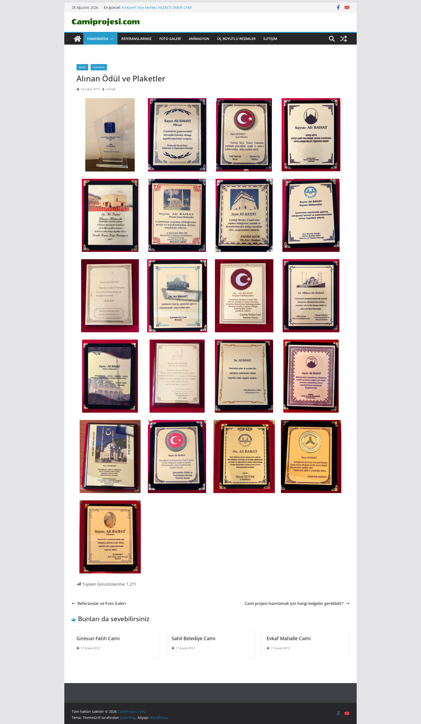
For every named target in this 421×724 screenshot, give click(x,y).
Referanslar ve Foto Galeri (101, 603)
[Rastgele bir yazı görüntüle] (343, 39)
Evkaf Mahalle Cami (289, 638)
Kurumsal (99, 67)
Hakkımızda (97, 38)
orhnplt (110, 89)
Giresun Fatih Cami (98, 638)
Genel (82, 67)
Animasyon (199, 38)
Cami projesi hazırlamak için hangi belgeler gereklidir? (294, 603)
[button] (111, 38)
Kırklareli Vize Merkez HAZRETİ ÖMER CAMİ (157, 7)
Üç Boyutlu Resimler (236, 38)
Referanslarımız (136, 38)
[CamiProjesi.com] (77, 39)
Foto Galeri (170, 38)
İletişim (270, 38)
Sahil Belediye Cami (193, 638)
